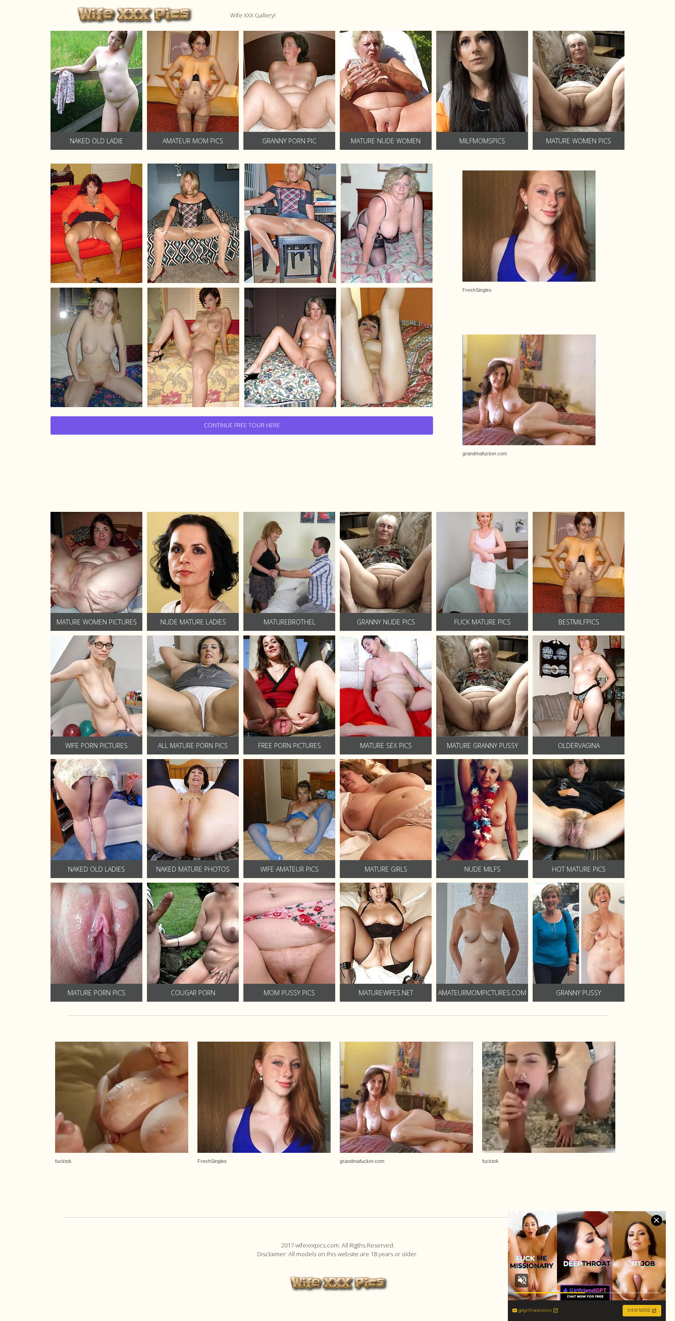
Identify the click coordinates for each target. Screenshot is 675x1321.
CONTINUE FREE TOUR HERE (242, 425)
